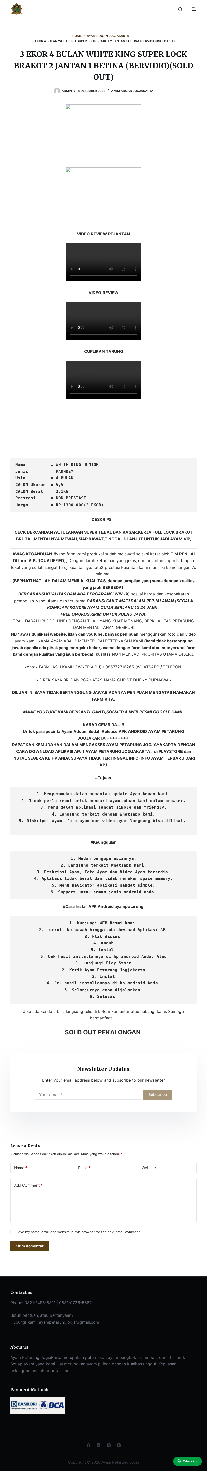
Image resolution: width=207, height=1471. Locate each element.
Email (84, 1167)
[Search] (180, 9)
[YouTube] (119, 1445)
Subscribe (157, 1094)
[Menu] (194, 9)
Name (20, 1167)
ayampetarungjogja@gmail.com (69, 1322)
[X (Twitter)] (98, 1445)
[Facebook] (88, 1445)
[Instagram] (109, 1445)
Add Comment (28, 1185)
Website (149, 1167)
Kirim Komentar (29, 1246)
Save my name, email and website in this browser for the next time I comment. (79, 1232)
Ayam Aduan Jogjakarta (132, 91)
